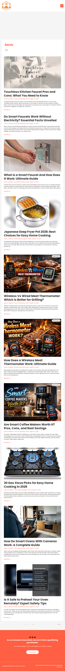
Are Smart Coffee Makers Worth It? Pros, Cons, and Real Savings (29, 426)
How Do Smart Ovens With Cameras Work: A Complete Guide (30, 543)
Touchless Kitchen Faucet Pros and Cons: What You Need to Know (29, 93)
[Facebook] (30, 637)
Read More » (7, 110)
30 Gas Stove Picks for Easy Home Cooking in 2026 (28, 485)
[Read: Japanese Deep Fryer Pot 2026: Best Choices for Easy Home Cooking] (32, 212)
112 (33, 624)
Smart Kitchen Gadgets (20, 238)
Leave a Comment (8, 99)
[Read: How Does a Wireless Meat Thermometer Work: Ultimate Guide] (32, 337)
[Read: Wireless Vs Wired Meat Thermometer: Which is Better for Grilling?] (32, 273)
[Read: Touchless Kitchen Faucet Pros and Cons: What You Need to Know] (32, 72)
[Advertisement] (32, 23)
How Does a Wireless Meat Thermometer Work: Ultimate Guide (30, 362)
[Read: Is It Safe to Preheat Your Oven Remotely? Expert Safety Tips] (32, 580)
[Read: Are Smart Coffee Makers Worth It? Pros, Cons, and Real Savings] (32, 402)
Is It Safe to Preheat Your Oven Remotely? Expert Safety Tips (26, 601)
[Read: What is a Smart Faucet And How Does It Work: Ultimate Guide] (32, 155)
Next (60, 624)
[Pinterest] (32, 637)
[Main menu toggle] (61, 5)
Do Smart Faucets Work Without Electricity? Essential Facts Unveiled (30, 118)
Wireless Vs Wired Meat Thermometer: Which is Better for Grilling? (32, 298)
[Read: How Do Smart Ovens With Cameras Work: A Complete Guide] (32, 521)
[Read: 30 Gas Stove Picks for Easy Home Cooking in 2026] (32, 463)
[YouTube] (35, 637)
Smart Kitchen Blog (19, 99)
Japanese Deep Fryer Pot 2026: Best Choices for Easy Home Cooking (30, 233)
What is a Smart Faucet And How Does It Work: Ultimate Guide (32, 177)
